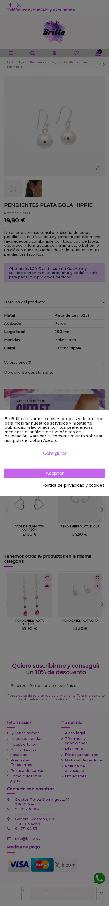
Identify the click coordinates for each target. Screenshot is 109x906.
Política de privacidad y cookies (73, 485)
